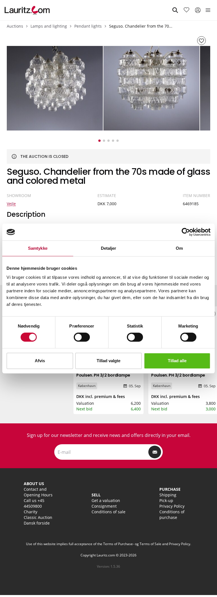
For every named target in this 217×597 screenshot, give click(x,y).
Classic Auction (38, 517)
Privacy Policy (172, 506)
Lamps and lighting (49, 26)
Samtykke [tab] (37, 248)
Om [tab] (179, 248)
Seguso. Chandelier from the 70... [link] (140, 26)
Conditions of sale (108, 511)
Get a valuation (106, 500)
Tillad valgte (108, 360)
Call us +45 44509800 (34, 503)
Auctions (15, 26)
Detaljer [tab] (108, 248)
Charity (30, 511)
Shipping (167, 494)
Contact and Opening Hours (38, 492)
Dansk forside (37, 523)
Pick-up (166, 500)
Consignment (104, 506)
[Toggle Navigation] (207, 10)
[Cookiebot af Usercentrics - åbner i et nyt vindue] (186, 232)
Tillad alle (177, 360)
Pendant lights (88, 26)
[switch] (82, 337)
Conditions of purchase (172, 514)
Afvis (40, 360)
